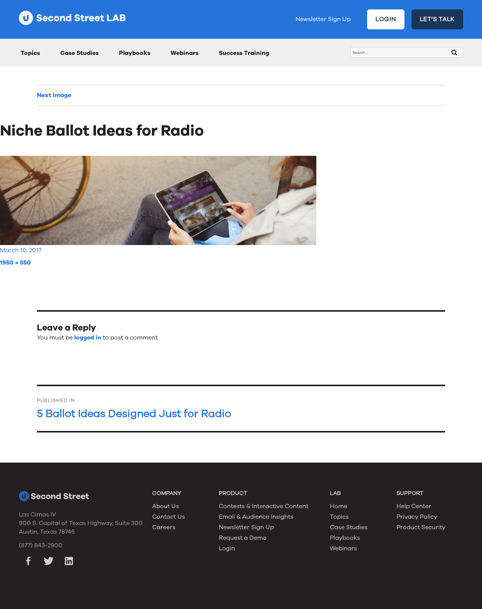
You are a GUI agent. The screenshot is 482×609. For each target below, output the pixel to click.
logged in (87, 337)
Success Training (244, 53)
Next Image (54, 95)
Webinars (184, 53)
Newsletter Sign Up (323, 19)
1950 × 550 (15, 263)
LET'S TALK (437, 19)
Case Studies (79, 53)
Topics (30, 53)
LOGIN (385, 19)
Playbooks (134, 53)
